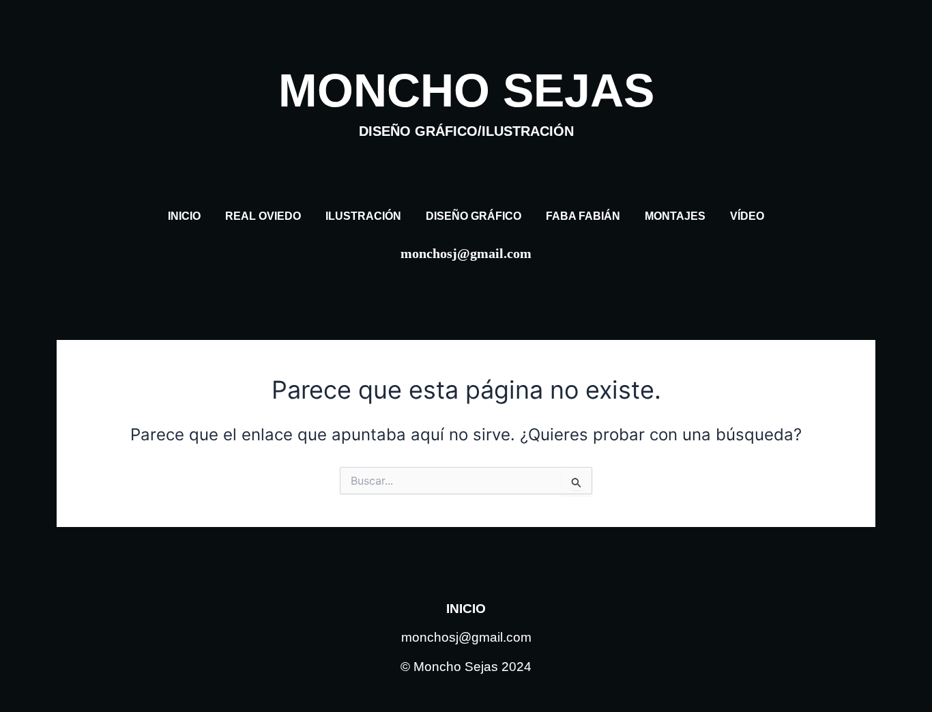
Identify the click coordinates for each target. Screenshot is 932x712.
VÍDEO (747, 216)
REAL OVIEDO (263, 216)
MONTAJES (675, 216)
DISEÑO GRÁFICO (473, 216)
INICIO (184, 216)
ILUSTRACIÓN (363, 216)
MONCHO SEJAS (466, 101)
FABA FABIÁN (583, 216)
